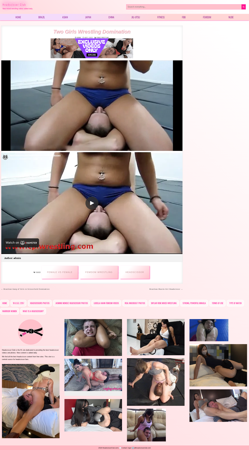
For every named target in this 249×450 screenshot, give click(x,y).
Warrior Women (9, 311)
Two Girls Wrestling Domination (91, 31)
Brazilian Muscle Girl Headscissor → (166, 289)
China (111, 17)
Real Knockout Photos (135, 303)
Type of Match (235, 303)
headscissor (135, 272)
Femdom (207, 17)
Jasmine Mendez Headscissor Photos (71, 303)
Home (18, 17)
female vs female (59, 272)
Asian (65, 17)
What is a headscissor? (33, 311)
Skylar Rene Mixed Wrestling (164, 303)
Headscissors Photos (39, 303)
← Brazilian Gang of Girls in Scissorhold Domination (25, 289)
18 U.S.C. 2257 (18, 303)
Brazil (41, 17)
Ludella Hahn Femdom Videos (106, 303)
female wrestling (103, 37)
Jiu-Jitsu (136, 17)
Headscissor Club (14, 4)
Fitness (161, 17)
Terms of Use (217, 303)
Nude (231, 17)
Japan (88, 17)
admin (79, 37)
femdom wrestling (99, 272)
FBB (184, 17)
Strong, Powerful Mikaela (194, 303)
